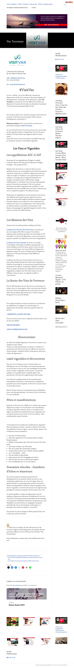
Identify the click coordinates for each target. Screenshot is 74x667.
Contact (34, 7)
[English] (66, 2)
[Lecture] (57, 122)
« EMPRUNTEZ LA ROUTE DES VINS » (19, 314)
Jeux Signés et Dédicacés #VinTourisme (17, 7)
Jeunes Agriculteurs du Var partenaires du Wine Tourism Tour (23, 555)
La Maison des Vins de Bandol (16, 243)
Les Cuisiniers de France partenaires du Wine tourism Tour (23, 560)
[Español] (72, 2)
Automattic (64, 665)
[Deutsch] (70, 2)
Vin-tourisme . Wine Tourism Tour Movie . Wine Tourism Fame (29, 4)
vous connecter (17, 585)
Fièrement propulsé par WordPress (44, 665)
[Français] (68, 2)
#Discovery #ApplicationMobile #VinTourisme (61, 76)
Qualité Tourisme (26, 126)
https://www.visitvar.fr (17, 84)
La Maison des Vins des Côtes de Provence (20, 230)
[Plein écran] (66, 122)
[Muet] (65, 122)
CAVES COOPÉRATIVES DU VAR (17, 329)
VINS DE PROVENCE (13, 325)
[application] (61, 120)
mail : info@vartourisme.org (16, 78)
